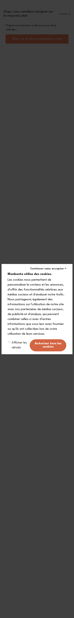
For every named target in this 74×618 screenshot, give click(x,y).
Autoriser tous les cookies (48, 345)
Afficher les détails (19, 345)
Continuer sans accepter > (48, 268)
